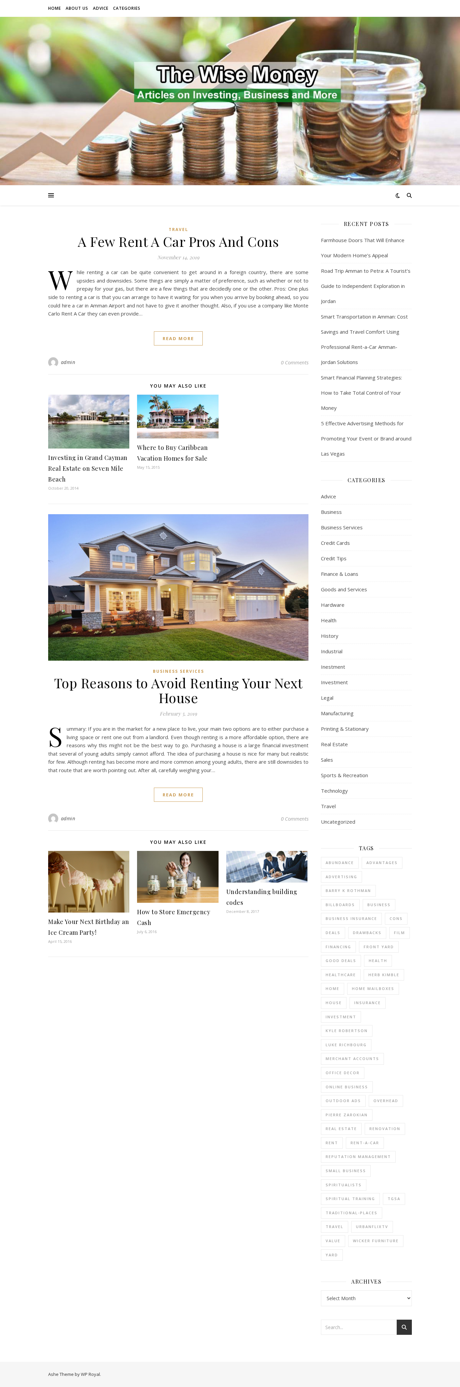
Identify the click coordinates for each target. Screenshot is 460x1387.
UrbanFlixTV (372, 1226)
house (334, 1002)
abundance (340, 862)
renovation (384, 1128)
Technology (334, 790)
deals (333, 932)
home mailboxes (373, 988)
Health (328, 620)
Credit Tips (334, 558)
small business (346, 1170)
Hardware (332, 604)
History (329, 635)
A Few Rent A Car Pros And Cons (178, 241)
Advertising (341, 876)
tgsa (394, 1198)
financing (338, 946)
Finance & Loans (339, 573)
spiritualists (344, 1184)
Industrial (331, 651)
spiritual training (350, 1198)
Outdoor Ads (343, 1100)
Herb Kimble (383, 974)
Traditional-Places (351, 1212)
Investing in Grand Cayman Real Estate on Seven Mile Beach (88, 468)
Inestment (333, 666)
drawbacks (367, 932)
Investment (334, 682)
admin (68, 362)
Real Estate (334, 744)
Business (331, 511)
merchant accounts (352, 1058)
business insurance (351, 918)
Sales (327, 759)
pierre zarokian (347, 1114)
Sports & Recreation (344, 775)
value (333, 1240)
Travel (178, 229)
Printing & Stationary (345, 728)
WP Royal (90, 1374)
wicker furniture (376, 1240)
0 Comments (294, 362)
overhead (385, 1100)
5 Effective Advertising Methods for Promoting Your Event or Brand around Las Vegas (366, 438)
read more (178, 338)
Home (54, 8)
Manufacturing (337, 713)
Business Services (178, 671)
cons (396, 918)
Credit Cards (335, 542)
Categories (126, 8)
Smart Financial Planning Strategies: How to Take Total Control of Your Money (361, 392)
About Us (77, 8)
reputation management (358, 1156)
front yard (379, 946)
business (379, 904)
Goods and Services (344, 589)
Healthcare (341, 974)
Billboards (340, 904)
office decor (343, 1072)
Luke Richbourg (346, 1044)
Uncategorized (338, 821)
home (332, 988)
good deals (341, 960)
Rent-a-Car (365, 1142)
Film (399, 932)
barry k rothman (348, 890)
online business (347, 1086)
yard (332, 1254)
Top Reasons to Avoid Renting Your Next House (178, 690)
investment (341, 1016)
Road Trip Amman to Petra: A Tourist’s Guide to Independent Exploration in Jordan (365, 285)
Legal (327, 697)
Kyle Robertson (347, 1030)
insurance (367, 1002)
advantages (382, 862)
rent (332, 1142)
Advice (100, 8)
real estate (341, 1128)
